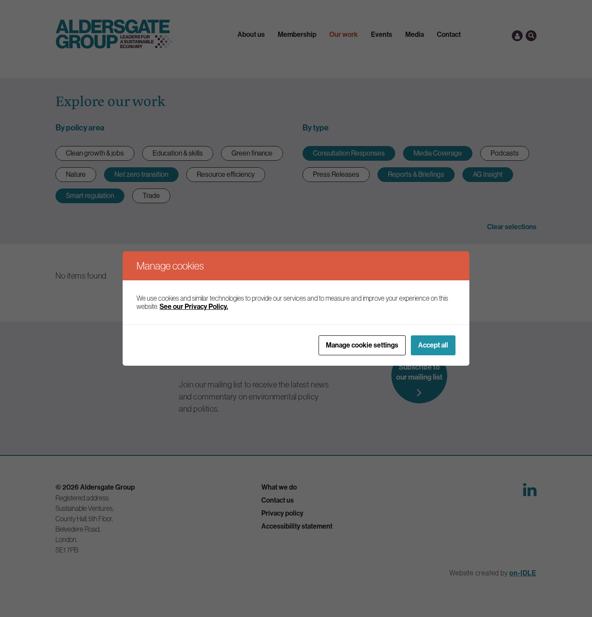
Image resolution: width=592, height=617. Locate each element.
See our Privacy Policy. (193, 306)
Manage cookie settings (362, 345)
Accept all (433, 345)
